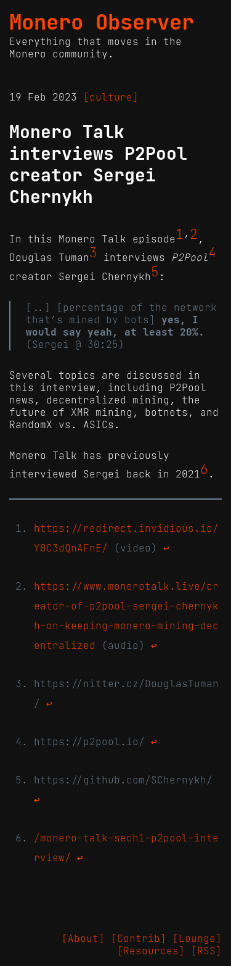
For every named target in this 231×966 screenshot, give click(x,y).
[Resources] (151, 950)
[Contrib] (138, 938)
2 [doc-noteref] (194, 234)
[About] (83, 938)
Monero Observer (101, 22)
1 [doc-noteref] (180, 234)
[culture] (111, 97)
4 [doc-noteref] (212, 253)
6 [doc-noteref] (204, 469)
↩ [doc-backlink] (166, 548)
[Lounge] (197, 938)
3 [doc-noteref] (93, 253)
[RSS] (206, 950)
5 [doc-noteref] (155, 272)
